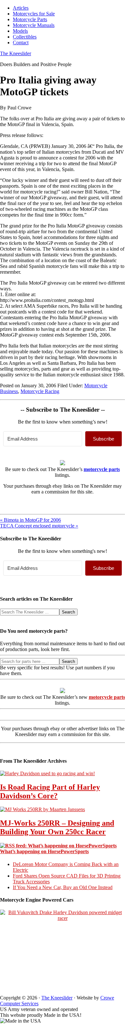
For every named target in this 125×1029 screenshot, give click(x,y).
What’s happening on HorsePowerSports (44, 851)
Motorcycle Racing (40, 391)
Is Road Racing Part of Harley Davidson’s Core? (50, 791)
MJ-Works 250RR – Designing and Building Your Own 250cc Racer (57, 827)
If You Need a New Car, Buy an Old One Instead (63, 887)
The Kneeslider (15, 53)
